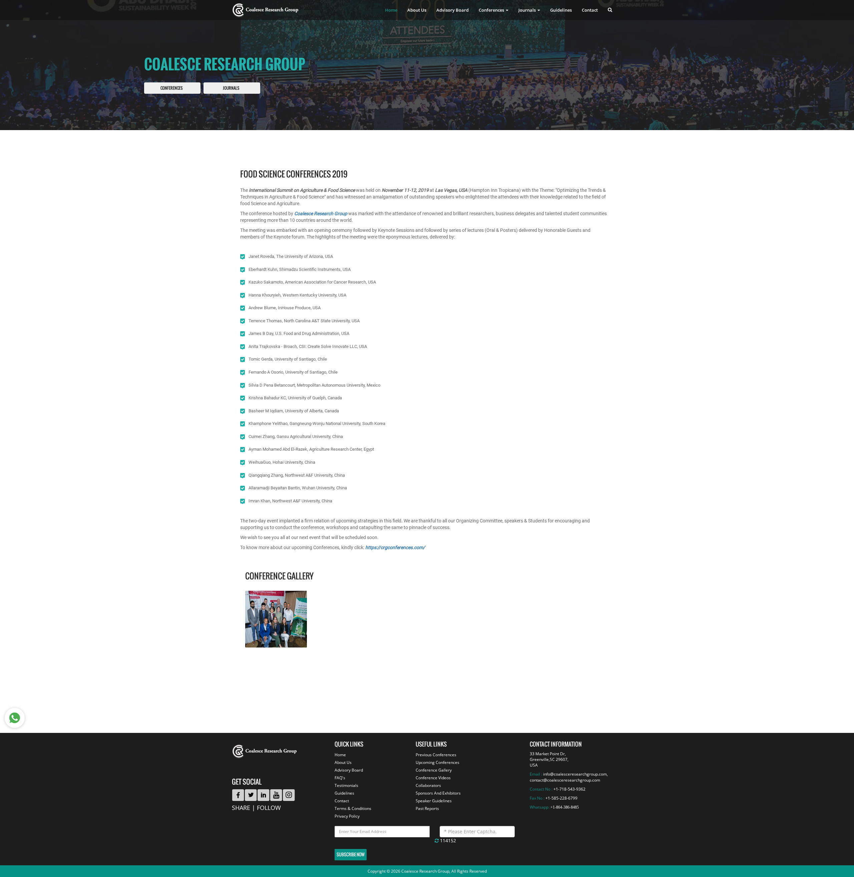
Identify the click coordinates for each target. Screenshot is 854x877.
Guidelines (561, 10)
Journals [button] (527, 10)
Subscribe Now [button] (351, 854)
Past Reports (427, 808)
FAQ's (340, 778)
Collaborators (428, 785)
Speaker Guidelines (434, 801)
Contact (590, 10)
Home (391, 10)
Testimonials (346, 785)
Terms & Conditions (353, 808)
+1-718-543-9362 (569, 789)
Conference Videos (433, 778)
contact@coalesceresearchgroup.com (565, 780)
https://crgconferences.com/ (395, 547)
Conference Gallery (434, 770)
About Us (416, 10)
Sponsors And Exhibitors (438, 793)
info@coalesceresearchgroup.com (575, 774)
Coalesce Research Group (320, 213)
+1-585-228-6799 (561, 798)
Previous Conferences (436, 755)
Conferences (171, 88)
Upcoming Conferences (437, 762)
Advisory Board (452, 10)
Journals (231, 88)
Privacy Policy (347, 816)
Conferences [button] (492, 10)
